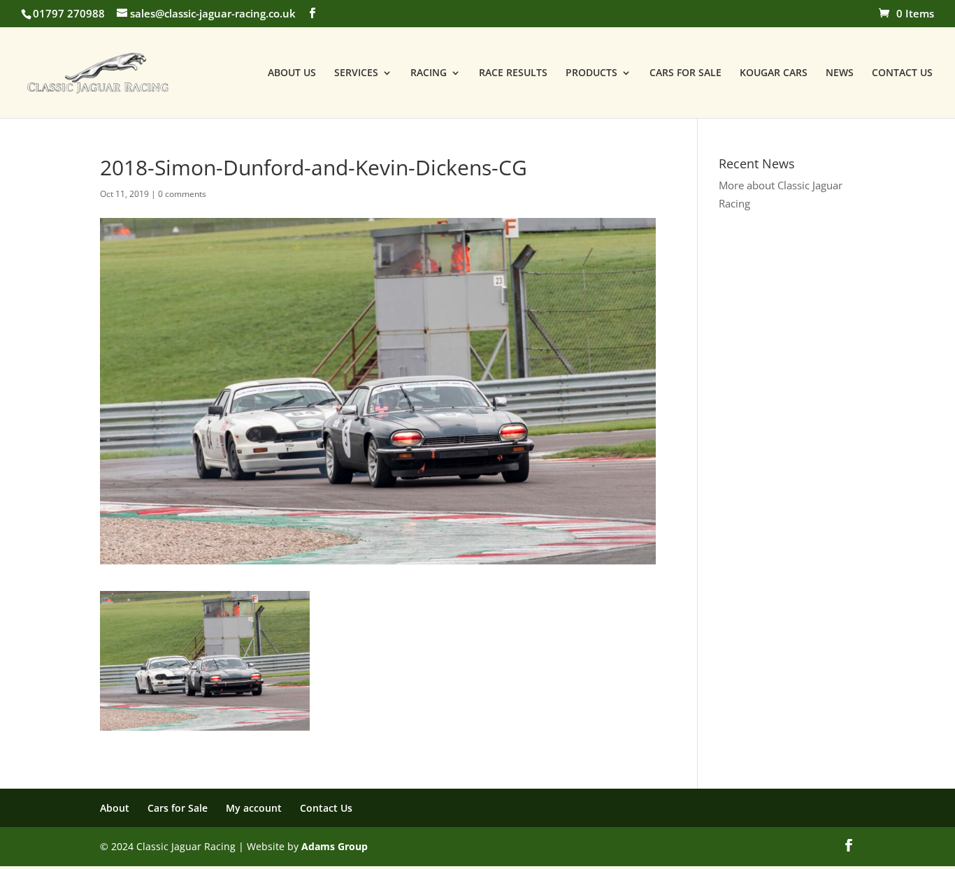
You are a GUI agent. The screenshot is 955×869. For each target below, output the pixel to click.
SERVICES (356, 73)
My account (254, 808)
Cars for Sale (178, 808)
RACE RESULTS (513, 73)
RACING (428, 73)
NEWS (840, 73)
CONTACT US (902, 73)
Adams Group (334, 846)
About (114, 808)
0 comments (182, 194)
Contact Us (326, 808)
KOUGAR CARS (773, 73)
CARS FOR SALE (685, 73)
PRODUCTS (591, 73)
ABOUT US (292, 73)
